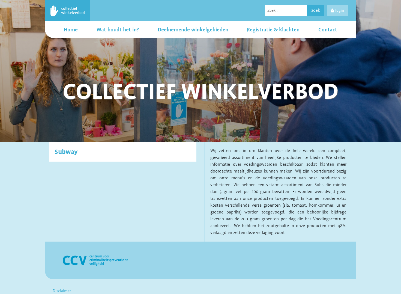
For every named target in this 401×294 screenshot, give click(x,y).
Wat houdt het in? (118, 29)
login (339, 10)
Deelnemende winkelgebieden (193, 29)
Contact (327, 29)
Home (71, 29)
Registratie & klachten (273, 29)
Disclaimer (62, 290)
